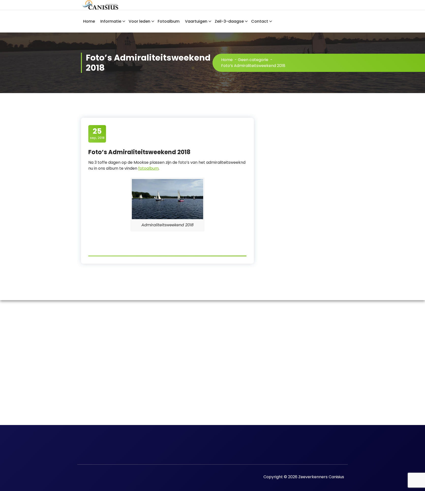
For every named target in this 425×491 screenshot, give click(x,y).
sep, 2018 (97, 133)
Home (89, 21)
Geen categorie (253, 60)
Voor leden (139, 21)
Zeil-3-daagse (229, 21)
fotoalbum (148, 168)
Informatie (110, 21)
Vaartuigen (196, 21)
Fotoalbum (169, 21)
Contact (259, 21)
